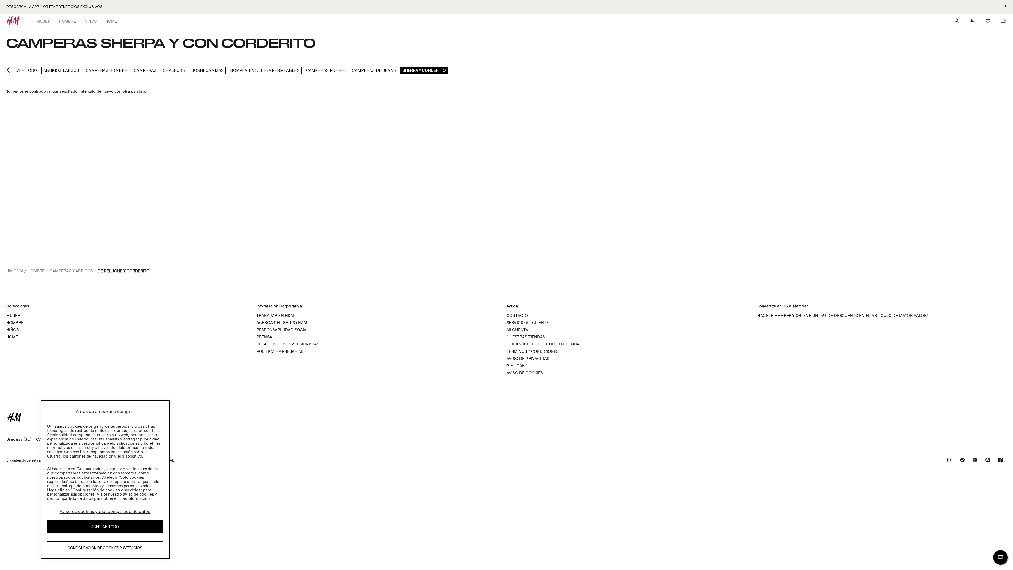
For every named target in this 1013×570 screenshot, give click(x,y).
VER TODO (26, 70)
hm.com (14, 271)
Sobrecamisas (208, 70)
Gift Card (517, 365)
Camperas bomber (106, 70)
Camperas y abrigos (71, 271)
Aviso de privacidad (528, 358)
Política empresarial (279, 351)
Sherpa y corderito (424, 70)
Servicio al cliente (527, 322)
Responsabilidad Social (282, 329)
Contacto (517, 315)
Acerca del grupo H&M (281, 322)
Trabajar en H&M (275, 315)
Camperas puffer (326, 70)
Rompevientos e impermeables (264, 70)
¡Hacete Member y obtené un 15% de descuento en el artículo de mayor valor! (842, 315)
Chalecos (174, 70)
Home (111, 21)
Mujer (43, 21)
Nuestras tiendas (525, 337)
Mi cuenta (517, 329)
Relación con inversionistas (287, 344)
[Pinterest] (987, 461)
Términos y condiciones (532, 351)
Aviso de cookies (524, 372)
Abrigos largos (61, 70)
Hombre (67, 21)
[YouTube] (975, 461)
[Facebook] (1000, 461)
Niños (90, 21)
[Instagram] (949, 461)
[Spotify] (962, 461)
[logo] (506, 417)
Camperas (145, 70)
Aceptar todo (105, 526)
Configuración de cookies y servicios (105, 547)
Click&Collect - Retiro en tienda (543, 344)
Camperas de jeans (374, 70)
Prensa (264, 337)
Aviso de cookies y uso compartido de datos (105, 511)
